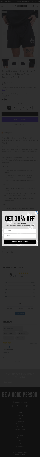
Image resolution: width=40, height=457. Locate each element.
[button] (20, 220)
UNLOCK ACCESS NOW (20, 242)
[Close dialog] (36, 212)
